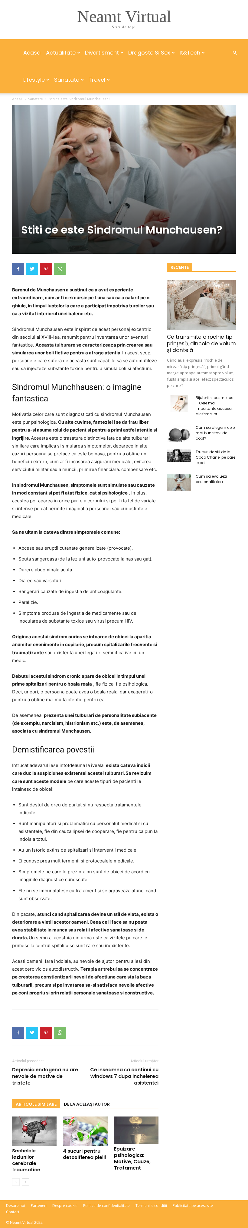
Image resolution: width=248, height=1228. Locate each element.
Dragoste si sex (149, 52)
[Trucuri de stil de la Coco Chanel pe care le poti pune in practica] (179, 455)
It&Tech (190, 52)
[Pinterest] (46, 269)
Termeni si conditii (151, 1205)
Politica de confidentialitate (106, 1205)
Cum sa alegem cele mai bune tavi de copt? (215, 433)
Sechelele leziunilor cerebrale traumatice (26, 1160)
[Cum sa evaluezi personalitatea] (179, 482)
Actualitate (61, 52)
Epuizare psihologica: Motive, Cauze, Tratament (132, 1158)
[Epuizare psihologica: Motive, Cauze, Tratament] (136, 1130)
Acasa (32, 52)
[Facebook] (18, 269)
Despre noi (15, 1205)
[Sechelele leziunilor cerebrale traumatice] (34, 1131)
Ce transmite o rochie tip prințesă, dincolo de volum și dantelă (201, 343)
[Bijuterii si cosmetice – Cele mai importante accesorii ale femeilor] (179, 403)
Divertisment (102, 52)
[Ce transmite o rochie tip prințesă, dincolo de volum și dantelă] (201, 304)
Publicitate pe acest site (193, 1205)
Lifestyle (34, 79)
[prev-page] (16, 1182)
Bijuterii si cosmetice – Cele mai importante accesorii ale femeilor (215, 405)
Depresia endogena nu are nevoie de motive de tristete (45, 1076)
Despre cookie (64, 1205)
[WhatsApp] (60, 269)
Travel (97, 79)
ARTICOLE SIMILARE (36, 1104)
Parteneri (39, 1205)
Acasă (17, 99)
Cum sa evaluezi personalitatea (211, 479)
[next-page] (25, 1182)
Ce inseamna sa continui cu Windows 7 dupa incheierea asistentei (124, 1076)
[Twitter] (32, 269)
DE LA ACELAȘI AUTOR (87, 1104)
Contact (12, 1211)
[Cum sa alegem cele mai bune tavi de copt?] (179, 433)
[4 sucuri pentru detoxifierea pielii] (85, 1131)
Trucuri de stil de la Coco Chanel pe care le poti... (215, 457)
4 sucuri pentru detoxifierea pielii (84, 1154)
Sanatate (66, 79)
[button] (234, 53)
